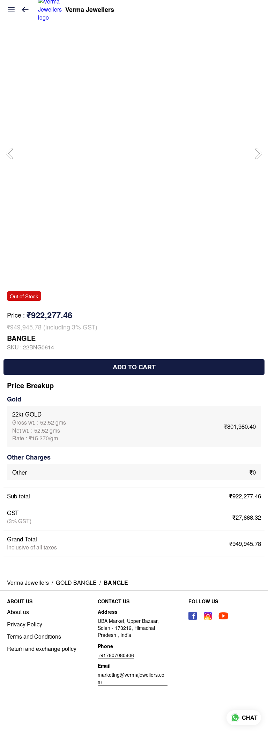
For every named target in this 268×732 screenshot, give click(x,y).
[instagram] (208, 615)
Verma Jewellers (89, 9)
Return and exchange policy (41, 649)
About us (18, 612)
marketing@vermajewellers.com (131, 678)
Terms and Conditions (34, 636)
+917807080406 (116, 655)
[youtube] (223, 615)
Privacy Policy (24, 624)
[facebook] (192, 615)
